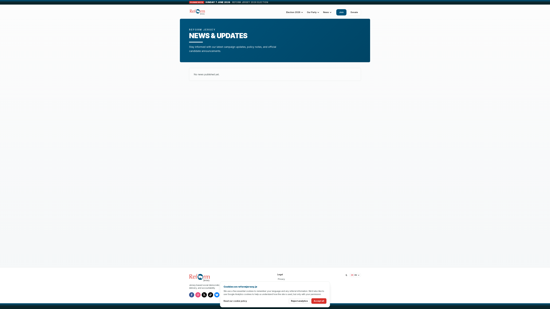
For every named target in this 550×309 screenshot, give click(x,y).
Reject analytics (299, 301)
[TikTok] (210, 294)
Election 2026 (293, 12)
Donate (354, 12)
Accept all (319, 301)
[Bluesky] (216, 294)
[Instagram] (198, 294)
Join (341, 12)
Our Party (312, 12)
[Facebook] (191, 294)
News (326, 12)
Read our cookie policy (235, 301)
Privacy (281, 279)
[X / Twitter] (204, 294)
